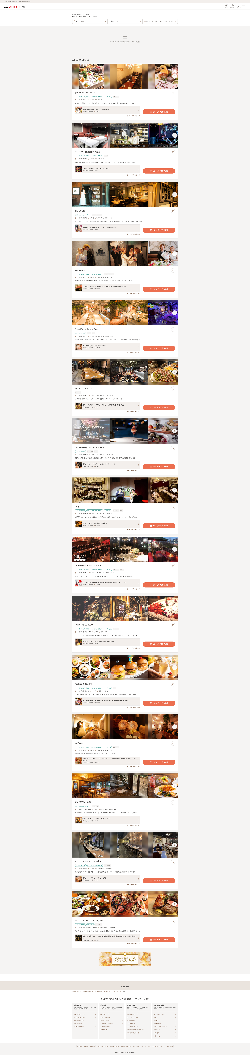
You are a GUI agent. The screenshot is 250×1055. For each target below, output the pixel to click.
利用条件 (92, 1046)
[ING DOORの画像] (125, 194)
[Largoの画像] (125, 490)
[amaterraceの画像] (125, 253)
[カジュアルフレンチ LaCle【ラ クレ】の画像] (125, 845)
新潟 (118, 991)
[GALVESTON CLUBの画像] (125, 372)
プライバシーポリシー (102, 1046)
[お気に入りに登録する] (173, 93)
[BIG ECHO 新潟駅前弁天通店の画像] (125, 135)
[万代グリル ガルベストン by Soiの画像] (125, 904)
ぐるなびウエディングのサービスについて (152, 1046)
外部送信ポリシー (114, 1046)
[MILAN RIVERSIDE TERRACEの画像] (125, 549)
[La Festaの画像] (125, 726)
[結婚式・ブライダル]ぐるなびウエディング (83, 991)
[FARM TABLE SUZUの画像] (125, 608)
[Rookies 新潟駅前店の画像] (125, 667)
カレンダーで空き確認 (160, 112)
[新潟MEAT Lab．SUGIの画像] (125, 76)
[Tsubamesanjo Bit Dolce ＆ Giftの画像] (125, 431)
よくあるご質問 (168, 1046)
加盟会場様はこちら (126, 1046)
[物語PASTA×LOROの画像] (125, 785)
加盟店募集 (136, 1046)
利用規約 (86, 1046)
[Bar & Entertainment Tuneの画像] (125, 312)
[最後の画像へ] (174, 76)
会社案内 (79, 1046)
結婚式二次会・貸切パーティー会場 (106, 991)
